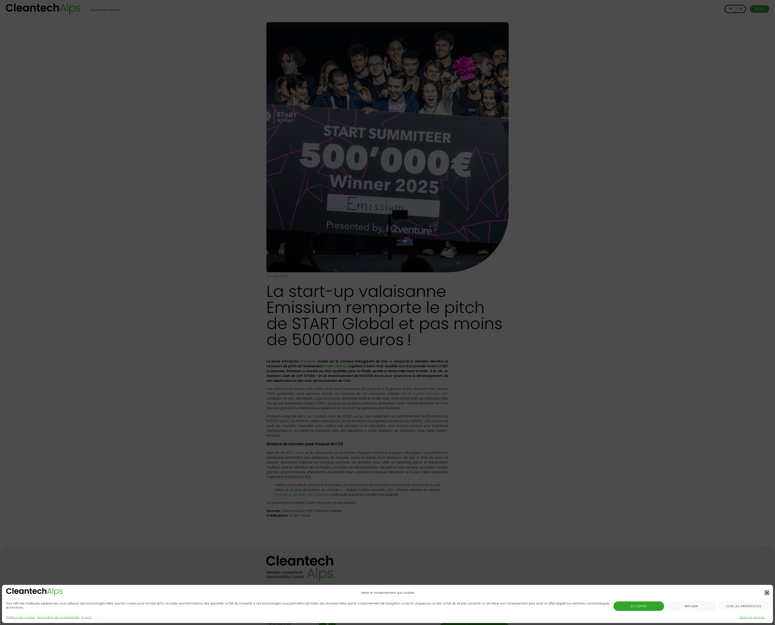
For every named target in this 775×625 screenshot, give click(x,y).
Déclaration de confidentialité (58, 618)
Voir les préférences (743, 606)
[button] (767, 593)
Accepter (639, 606)
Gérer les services (752, 618)
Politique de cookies (20, 618)
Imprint (87, 618)
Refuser (691, 606)
